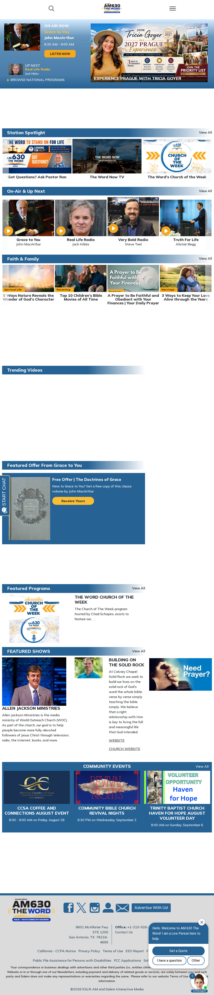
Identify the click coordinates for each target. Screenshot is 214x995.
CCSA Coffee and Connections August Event (37, 810)
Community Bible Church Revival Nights (107, 810)
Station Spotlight (26, 132)
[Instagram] (95, 910)
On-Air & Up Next (26, 191)
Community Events (107, 766)
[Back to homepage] (112, 8)
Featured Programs (28, 588)
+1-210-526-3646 (142, 927)
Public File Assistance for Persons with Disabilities (72, 960)
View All (202, 766)
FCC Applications (127, 960)
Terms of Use (113, 951)
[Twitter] (81, 910)
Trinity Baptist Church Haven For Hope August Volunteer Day (177, 813)
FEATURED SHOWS (28, 651)
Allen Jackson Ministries (31, 708)
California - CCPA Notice (56, 951)
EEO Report (135, 951)
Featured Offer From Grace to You (44, 465)
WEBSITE (117, 740)
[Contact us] (121, 909)
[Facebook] (69, 910)
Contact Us (124, 932)
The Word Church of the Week (104, 599)
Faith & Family (23, 259)
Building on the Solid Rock (126, 662)
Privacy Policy (89, 951)
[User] (108, 910)
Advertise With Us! (151, 907)
